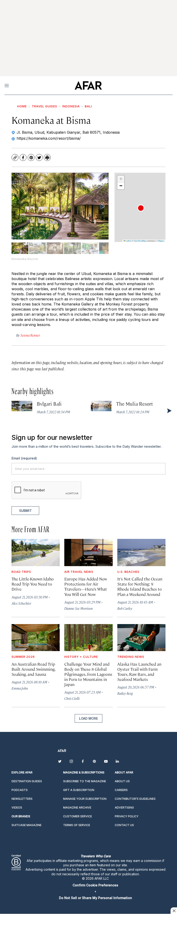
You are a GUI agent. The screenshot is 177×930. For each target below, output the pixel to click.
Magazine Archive (77, 807)
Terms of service (76, 825)
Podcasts (20, 790)
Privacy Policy (127, 816)
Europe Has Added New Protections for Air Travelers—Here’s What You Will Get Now (85, 586)
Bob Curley (124, 608)
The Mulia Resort (134, 403)
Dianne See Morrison (78, 608)
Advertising (124, 807)
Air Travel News (78, 572)
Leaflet (128, 240)
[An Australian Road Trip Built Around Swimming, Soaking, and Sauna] (36, 637)
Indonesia (71, 106)
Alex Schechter (21, 603)
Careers (121, 790)
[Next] (101, 206)
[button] (140, 208)
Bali (88, 106)
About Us (122, 781)
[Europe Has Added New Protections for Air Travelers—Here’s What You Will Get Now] (88, 552)
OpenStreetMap (140, 240)
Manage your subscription (84, 798)
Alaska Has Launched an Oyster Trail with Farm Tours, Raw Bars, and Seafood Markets (139, 671)
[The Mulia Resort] (101, 406)
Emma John (20, 688)
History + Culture (81, 656)
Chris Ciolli (72, 698)
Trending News (130, 656)
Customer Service (77, 816)
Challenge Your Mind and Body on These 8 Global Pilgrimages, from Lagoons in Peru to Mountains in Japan (88, 674)
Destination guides (27, 781)
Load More (88, 718)
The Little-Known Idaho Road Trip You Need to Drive (33, 584)
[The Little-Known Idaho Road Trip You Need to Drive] (36, 552)
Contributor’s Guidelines (135, 798)
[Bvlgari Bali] (22, 406)
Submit (25, 511)
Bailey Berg (125, 693)
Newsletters (22, 798)
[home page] (88, 85)
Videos (17, 807)
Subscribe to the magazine (84, 781)
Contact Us (124, 825)
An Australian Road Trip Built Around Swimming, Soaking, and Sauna (33, 669)
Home (22, 106)
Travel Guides (44, 106)
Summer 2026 (23, 656)
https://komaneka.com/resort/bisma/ (49, 138)
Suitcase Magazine (26, 825)
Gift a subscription (78, 790)
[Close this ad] (174, 910)
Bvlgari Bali (49, 403)
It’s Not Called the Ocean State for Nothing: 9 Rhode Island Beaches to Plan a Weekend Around (139, 586)
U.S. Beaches (128, 572)
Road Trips (21, 572)
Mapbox (161, 240)
